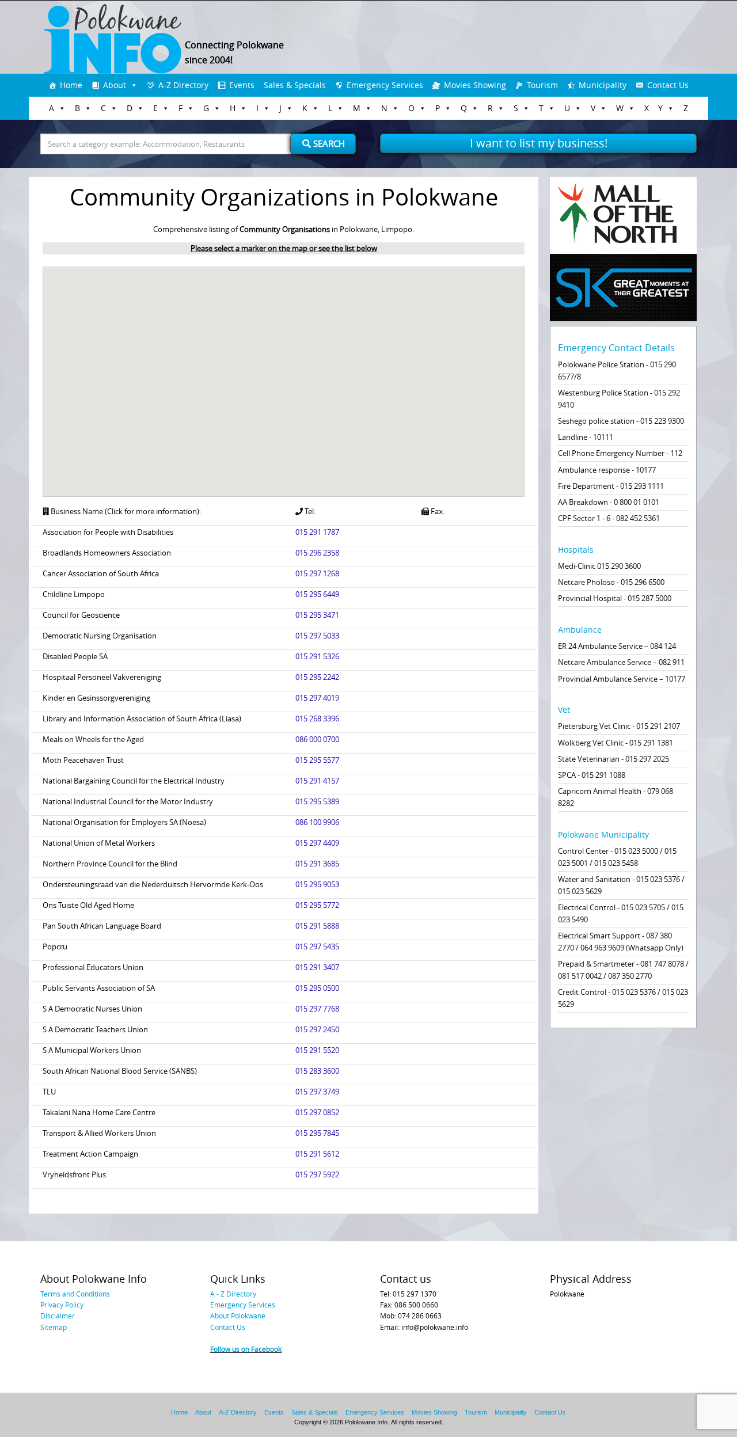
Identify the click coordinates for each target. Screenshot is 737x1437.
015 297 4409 (317, 843)
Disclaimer (57, 1315)
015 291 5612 (317, 1154)
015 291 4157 (317, 780)
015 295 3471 (317, 615)
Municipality (602, 84)
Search (328, 143)
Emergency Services (385, 84)
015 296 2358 (317, 553)
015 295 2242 (317, 677)
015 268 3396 (317, 718)
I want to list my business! (538, 143)
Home (71, 84)
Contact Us (668, 84)
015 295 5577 (317, 760)
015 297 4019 (317, 698)
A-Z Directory (183, 84)
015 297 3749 (317, 1091)
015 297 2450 (317, 1029)
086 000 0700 (317, 739)
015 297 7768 (317, 1008)
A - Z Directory (233, 1293)
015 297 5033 (317, 635)
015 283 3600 (317, 1071)
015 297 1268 (317, 573)
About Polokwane (237, 1315)
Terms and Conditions (75, 1293)
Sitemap (53, 1327)
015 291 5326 (317, 656)
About (114, 84)
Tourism (542, 84)
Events (241, 84)
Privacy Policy (61, 1304)
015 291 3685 (317, 863)
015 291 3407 (317, 967)
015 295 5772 (317, 905)
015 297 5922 (317, 1174)
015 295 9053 (317, 884)
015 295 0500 (317, 988)
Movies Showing (475, 84)
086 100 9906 (317, 822)
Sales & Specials (295, 84)
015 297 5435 (317, 946)
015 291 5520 (317, 1050)
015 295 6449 (317, 594)
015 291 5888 (317, 926)
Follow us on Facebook (246, 1349)
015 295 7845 (317, 1133)
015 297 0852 (317, 1112)
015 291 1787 (317, 532)
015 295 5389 (317, 801)
